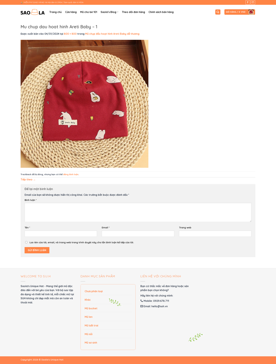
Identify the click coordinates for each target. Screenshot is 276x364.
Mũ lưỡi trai (91, 325)
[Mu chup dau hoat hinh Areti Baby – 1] (84, 103)
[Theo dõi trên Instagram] (253, 2)
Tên (27, 227)
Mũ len (88, 316)
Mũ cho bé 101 (88, 12)
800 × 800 (70, 33)
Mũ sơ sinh (91, 342)
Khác (88, 299)
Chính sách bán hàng (161, 12)
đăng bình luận (70, 174)
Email (106, 227)
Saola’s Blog (108, 12)
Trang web (185, 227)
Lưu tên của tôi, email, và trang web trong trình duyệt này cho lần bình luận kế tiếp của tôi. (82, 242)
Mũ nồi (88, 334)
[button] (217, 12)
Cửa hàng (71, 12)
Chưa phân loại (94, 291)
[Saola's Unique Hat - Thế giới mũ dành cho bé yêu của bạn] (33, 12)
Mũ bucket (91, 308)
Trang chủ (55, 12)
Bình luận (31, 200)
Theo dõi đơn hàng (133, 12)
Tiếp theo (28, 179)
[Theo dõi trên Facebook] (247, 2)
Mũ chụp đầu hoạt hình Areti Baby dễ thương (112, 33)
